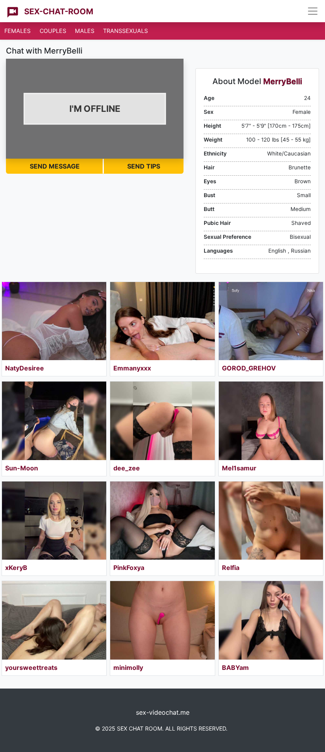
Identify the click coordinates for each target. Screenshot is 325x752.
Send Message (55, 166)
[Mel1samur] (271, 421)
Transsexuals (125, 30)
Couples (53, 30)
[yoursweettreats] (54, 620)
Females (17, 30)
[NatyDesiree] (54, 321)
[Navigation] (313, 11)
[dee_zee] (162, 421)
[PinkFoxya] (162, 521)
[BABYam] (271, 620)
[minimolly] (162, 620)
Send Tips (143, 166)
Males (84, 30)
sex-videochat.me (162, 712)
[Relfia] (271, 521)
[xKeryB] (54, 521)
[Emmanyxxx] (162, 321)
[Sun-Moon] (54, 421)
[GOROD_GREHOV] (271, 321)
